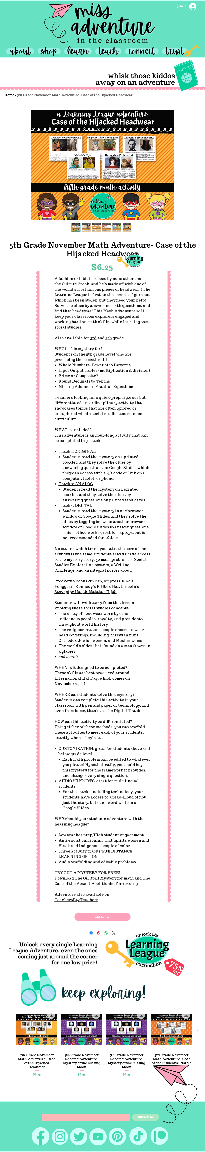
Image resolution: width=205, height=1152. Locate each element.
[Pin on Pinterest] (98, 933)
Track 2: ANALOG (75, 484)
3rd (93, 338)
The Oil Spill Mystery (95, 878)
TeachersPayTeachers (76, 900)
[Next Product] (197, 1029)
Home (9, 95)
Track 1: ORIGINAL (77, 451)
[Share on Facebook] (91, 933)
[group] (104, 1043)
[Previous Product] (10, 1029)
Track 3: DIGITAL (75, 505)
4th (108, 338)
